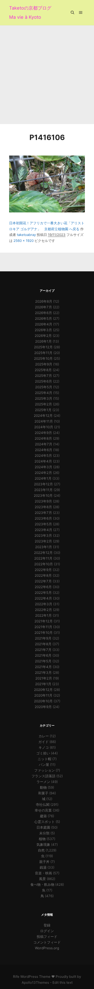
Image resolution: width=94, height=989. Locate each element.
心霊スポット (44, 822)
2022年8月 (43, 575)
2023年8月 (43, 507)
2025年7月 (43, 375)
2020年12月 (43, 690)
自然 (41, 850)
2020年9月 (43, 707)
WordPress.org (47, 948)
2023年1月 (43, 547)
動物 (43, 787)
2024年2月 (43, 473)
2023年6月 (43, 518)
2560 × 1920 (23, 240)
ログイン (47, 931)
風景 (42, 879)
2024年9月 (43, 433)
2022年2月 (43, 610)
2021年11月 (43, 627)
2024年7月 (43, 444)
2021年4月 (43, 667)
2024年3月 (43, 467)
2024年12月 (43, 415)
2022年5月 (43, 592)
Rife (16, 976)
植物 (42, 839)
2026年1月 (43, 341)
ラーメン (43, 782)
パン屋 (44, 764)
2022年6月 (43, 587)
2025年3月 (43, 398)
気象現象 (43, 844)
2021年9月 (43, 638)
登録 (47, 925)
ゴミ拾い (43, 753)
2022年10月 (43, 564)
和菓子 (43, 793)
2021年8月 (43, 644)
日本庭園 (43, 827)
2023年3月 (43, 535)
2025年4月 (43, 393)
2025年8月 (43, 370)
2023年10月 (43, 495)
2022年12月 (43, 552)
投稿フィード (47, 936)
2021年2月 (43, 678)
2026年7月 (43, 307)
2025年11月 (43, 353)
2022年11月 (43, 558)
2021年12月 (43, 621)
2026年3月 (43, 330)
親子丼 (44, 861)
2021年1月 (43, 684)
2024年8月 (43, 438)
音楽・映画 (43, 873)
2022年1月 (43, 615)
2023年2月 (43, 541)
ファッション (44, 770)
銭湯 (43, 867)
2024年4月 (43, 461)
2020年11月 (43, 695)
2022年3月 (43, 604)
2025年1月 (43, 410)
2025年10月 (43, 358)
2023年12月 (43, 484)
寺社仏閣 (43, 804)
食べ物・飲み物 (42, 884)
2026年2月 (43, 335)
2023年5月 (43, 524)
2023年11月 (43, 490)
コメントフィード (47, 942)
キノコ (44, 747)
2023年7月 (43, 512)
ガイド (43, 742)
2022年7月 (43, 581)
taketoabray (26, 235)
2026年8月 (43, 301)
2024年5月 (43, 455)
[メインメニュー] (81, 13)
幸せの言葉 (43, 810)
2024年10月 (43, 427)
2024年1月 (43, 478)
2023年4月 (43, 530)
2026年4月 (43, 324)
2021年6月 (43, 655)
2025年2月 (43, 404)
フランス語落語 (43, 776)
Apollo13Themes (35, 982)
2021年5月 (43, 661)
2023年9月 (43, 501)
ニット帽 (44, 759)
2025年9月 (43, 364)
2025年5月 (43, 387)
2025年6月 (43, 381)
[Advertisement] (47, 75)
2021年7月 (43, 650)
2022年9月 (43, 570)
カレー (44, 736)
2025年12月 (43, 347)
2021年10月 (43, 632)
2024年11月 (43, 421)
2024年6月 (43, 450)
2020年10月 (43, 701)
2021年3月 (43, 672)
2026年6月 (43, 313)
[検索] (72, 13)
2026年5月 (43, 318)
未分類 (44, 833)
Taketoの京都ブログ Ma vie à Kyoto (30, 12)
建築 (43, 816)
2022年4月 (43, 598)
